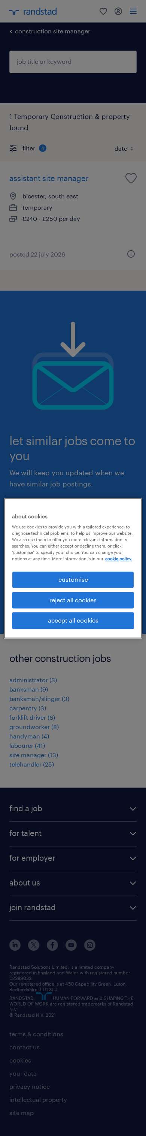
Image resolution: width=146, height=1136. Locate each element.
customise (73, 579)
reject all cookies (73, 599)
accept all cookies (73, 620)
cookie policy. (118, 559)
